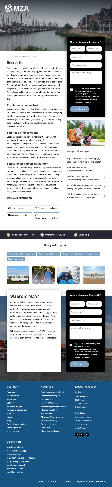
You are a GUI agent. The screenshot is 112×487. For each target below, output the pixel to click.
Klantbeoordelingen (50, 431)
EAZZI (74, 481)
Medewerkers (13, 395)
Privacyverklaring (49, 424)
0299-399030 (82, 403)
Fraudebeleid (47, 413)
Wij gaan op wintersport (48, 254)
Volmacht (11, 413)
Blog (9, 420)
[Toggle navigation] (102, 8)
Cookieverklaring (49, 420)
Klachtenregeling (49, 410)
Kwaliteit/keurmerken (17, 410)
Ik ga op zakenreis (15, 259)
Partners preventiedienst (52, 392)
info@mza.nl (82, 407)
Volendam (79, 392)
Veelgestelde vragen (50, 395)
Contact (10, 402)
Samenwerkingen (14, 406)
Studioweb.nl (100, 481)
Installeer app (13, 431)
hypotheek (43, 334)
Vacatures (11, 399)
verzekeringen (31, 334)
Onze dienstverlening (16, 424)
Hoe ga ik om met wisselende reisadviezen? (80, 254)
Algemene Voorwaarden (52, 417)
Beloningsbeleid (14, 427)
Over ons (11, 392)
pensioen (14, 337)
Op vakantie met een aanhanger (21, 254)
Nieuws (10, 417)
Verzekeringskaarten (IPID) (53, 406)
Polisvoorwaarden (49, 402)
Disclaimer (46, 427)
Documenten (47, 399)
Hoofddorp (80, 413)
